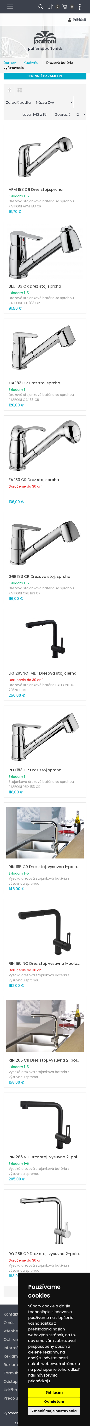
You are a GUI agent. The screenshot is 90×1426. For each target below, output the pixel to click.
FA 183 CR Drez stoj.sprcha (34, 480)
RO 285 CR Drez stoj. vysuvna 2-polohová (45, 1254)
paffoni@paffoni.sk (45, 48)
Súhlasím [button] (54, 1392)
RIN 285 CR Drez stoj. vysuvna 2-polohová (45, 1060)
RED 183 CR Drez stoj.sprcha (35, 770)
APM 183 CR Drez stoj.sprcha (36, 189)
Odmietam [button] (54, 1401)
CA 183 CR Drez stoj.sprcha (34, 383)
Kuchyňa (31, 62)
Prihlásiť (79, 19)
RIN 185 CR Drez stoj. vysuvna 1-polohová (45, 867)
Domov (10, 62)
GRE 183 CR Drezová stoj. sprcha (39, 576)
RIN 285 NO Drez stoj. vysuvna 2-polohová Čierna (45, 1157)
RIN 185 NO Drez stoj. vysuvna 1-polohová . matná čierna (45, 963)
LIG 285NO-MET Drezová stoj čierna (43, 673)
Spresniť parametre (45, 76)
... (78, 6)
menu (12, 6)
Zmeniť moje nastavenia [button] (54, 1410)
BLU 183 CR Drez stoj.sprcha (35, 286)
